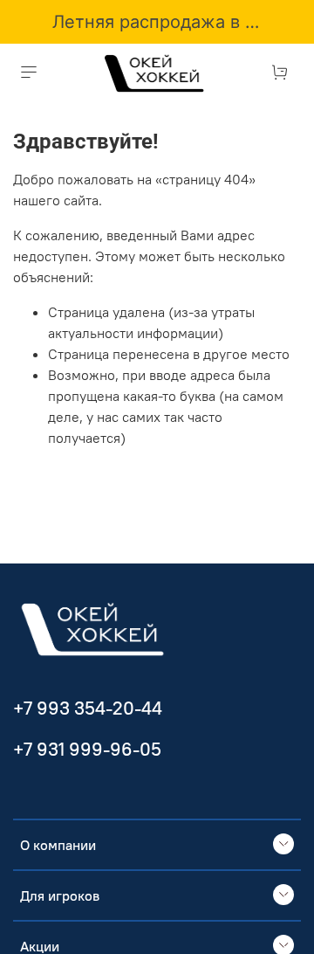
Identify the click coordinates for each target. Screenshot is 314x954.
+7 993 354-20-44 (87, 708)
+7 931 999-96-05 (87, 749)
